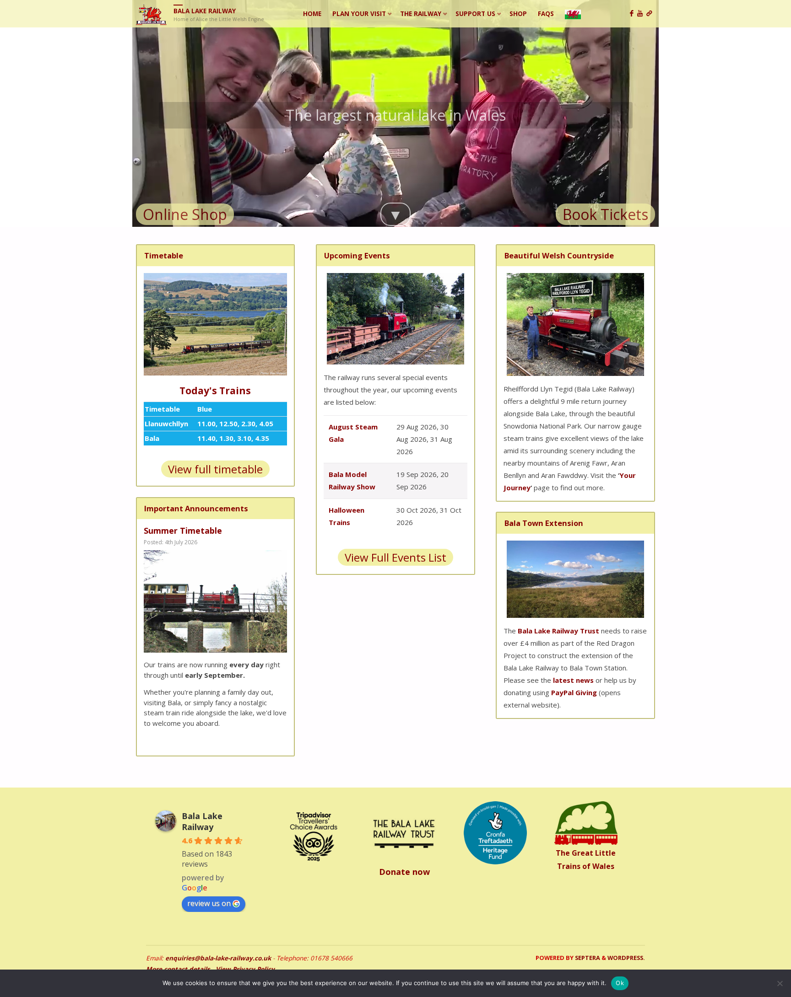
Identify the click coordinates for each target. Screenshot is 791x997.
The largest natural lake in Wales (396, 115)
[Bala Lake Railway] (151, 13)
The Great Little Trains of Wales (586, 859)
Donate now (404, 871)
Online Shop (185, 214)
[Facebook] (633, 13)
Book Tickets (605, 214)
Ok (620, 982)
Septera (587, 958)
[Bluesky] (651, 13)
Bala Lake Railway (204, 11)
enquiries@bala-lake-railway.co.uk (218, 958)
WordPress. (626, 958)
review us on (209, 903)
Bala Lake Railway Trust (558, 630)
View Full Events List (395, 557)
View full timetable (215, 469)
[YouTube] (641, 13)
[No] (779, 983)
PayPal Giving (574, 692)
